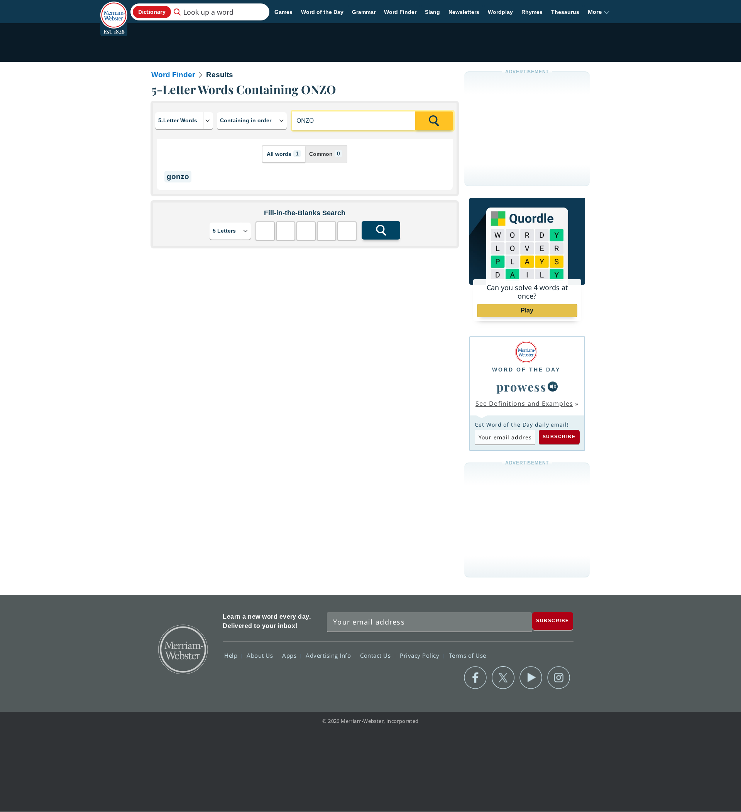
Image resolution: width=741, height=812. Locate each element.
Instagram (558, 677)
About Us (261, 655)
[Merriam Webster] (526, 352)
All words (283, 153)
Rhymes (532, 12)
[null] (553, 387)
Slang (432, 12)
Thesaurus (565, 12)
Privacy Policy (420, 655)
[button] (598, 12)
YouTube (530, 677)
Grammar (364, 12)
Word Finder (400, 12)
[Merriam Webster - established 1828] (113, 9)
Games (283, 12)
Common (324, 153)
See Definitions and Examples (524, 403)
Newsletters (463, 12)
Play (527, 310)
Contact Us (376, 655)
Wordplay (500, 12)
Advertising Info (329, 655)
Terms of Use (467, 655)
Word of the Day (322, 12)
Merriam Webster (182, 648)
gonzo (178, 176)
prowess (521, 386)
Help (231, 655)
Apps (290, 655)
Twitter (503, 677)
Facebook (475, 677)
